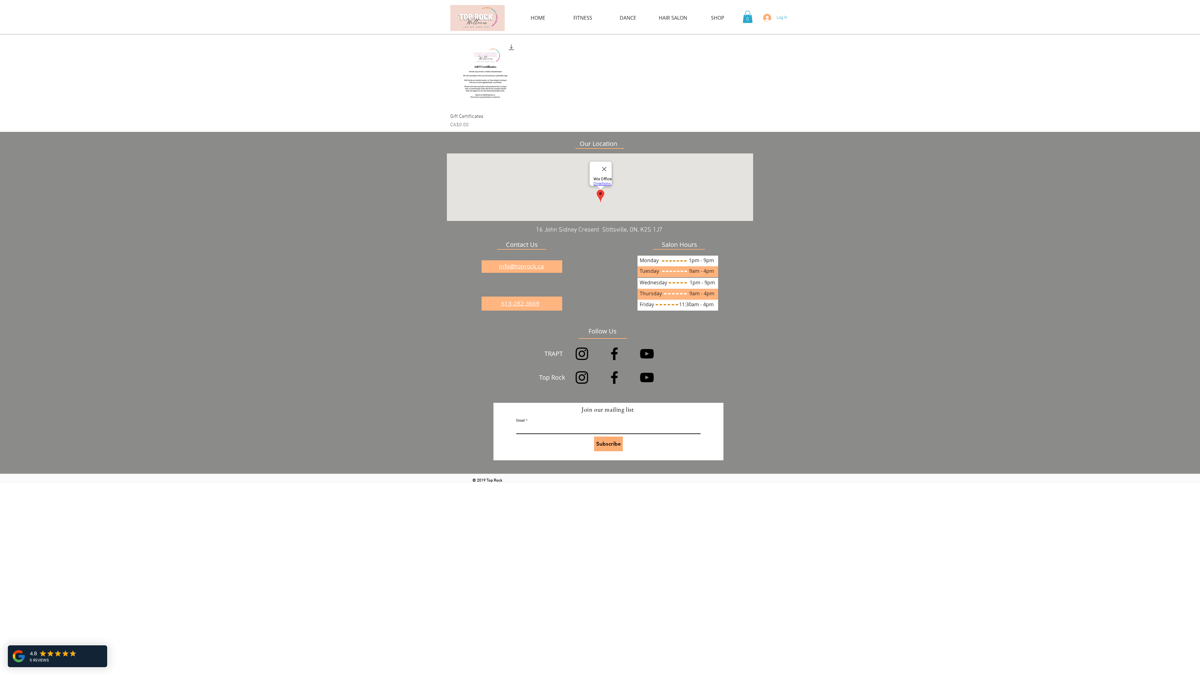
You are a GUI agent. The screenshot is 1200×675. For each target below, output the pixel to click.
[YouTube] (646, 353)
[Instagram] (581, 353)
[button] (747, 17)
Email (520, 420)
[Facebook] (614, 353)
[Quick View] (485, 73)
